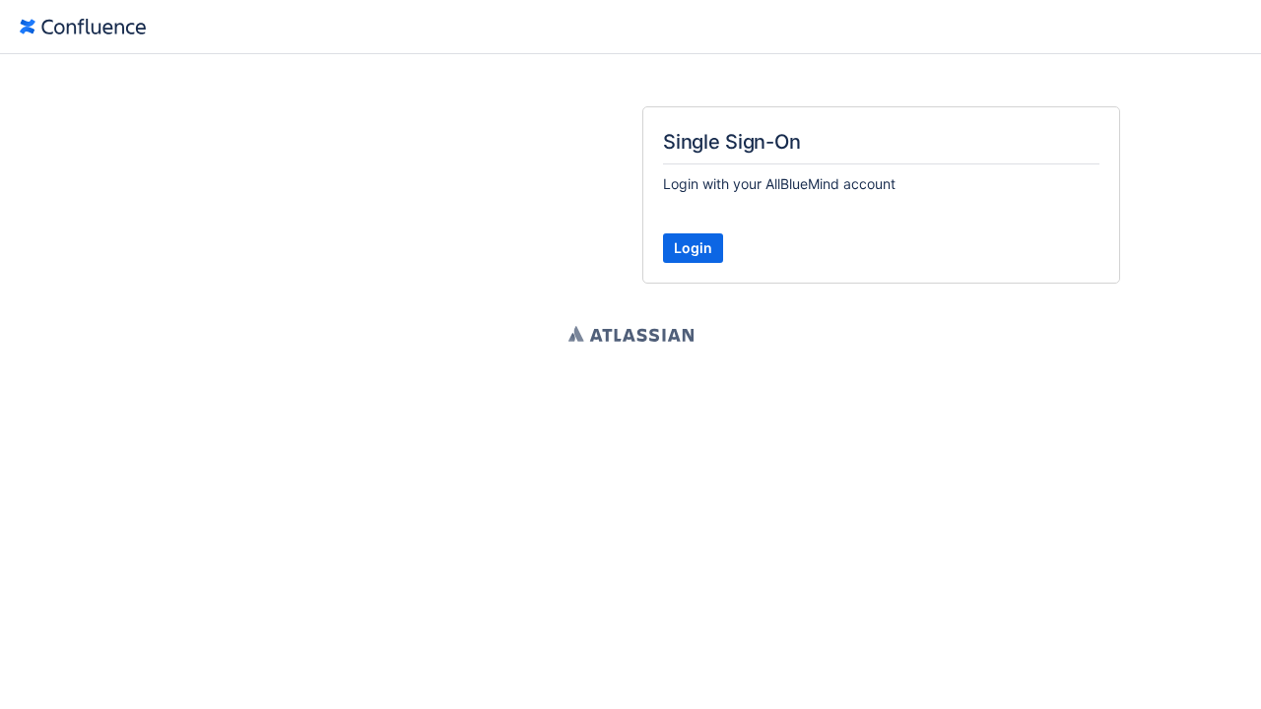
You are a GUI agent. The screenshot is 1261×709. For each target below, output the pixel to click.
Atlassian (631, 334)
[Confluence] (83, 26)
